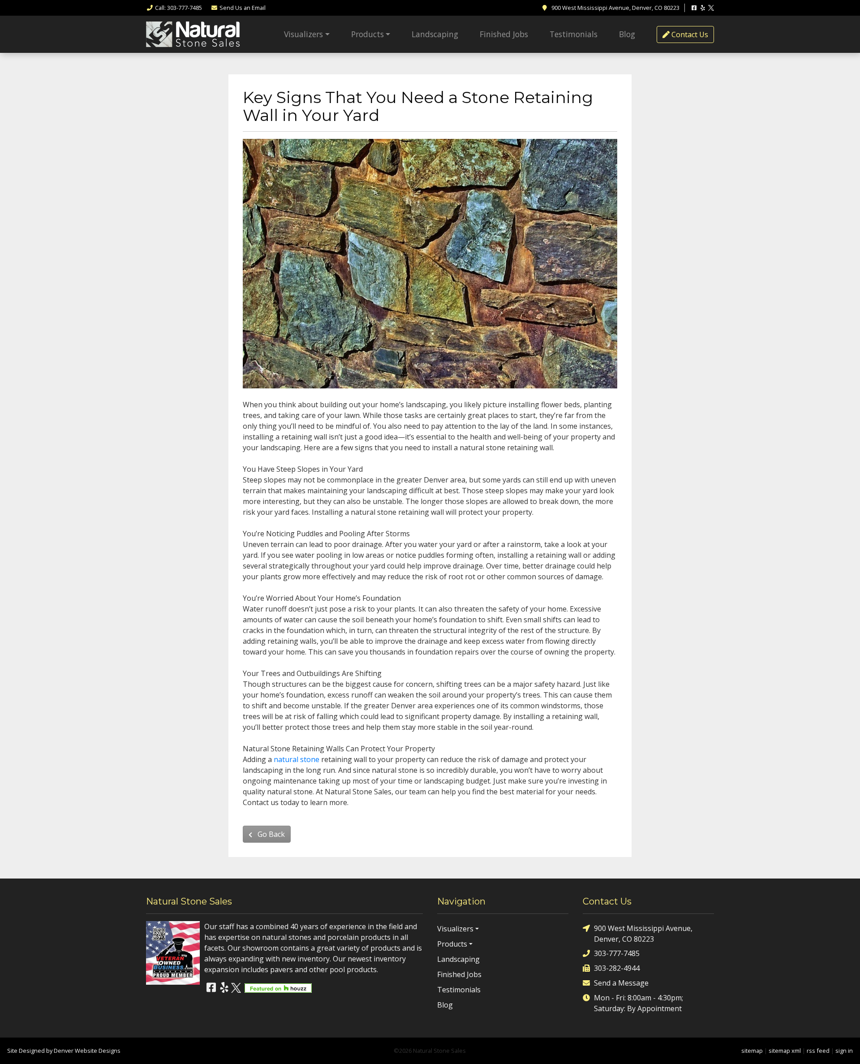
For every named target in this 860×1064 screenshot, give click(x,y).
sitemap (752, 1051)
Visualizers (303, 34)
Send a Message (621, 983)
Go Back (270, 834)
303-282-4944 (617, 968)
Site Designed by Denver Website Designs (63, 1051)
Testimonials (574, 34)
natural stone (296, 759)
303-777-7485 (617, 953)
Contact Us (689, 34)
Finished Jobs (504, 34)
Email (242, 8)
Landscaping (435, 34)
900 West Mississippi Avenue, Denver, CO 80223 (643, 933)
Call (178, 8)
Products (367, 34)
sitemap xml (785, 1051)
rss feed (818, 1051)
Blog (627, 34)
